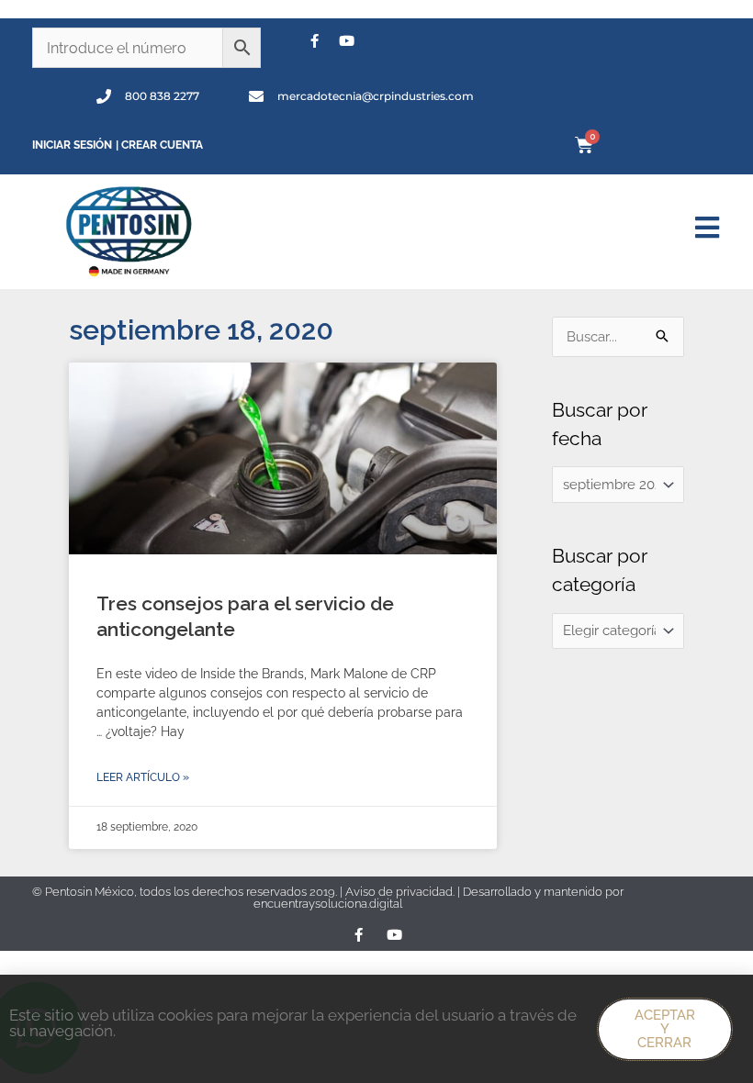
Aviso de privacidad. (401, 892)
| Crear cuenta (159, 145)
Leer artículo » (142, 777)
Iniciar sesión (72, 145)
